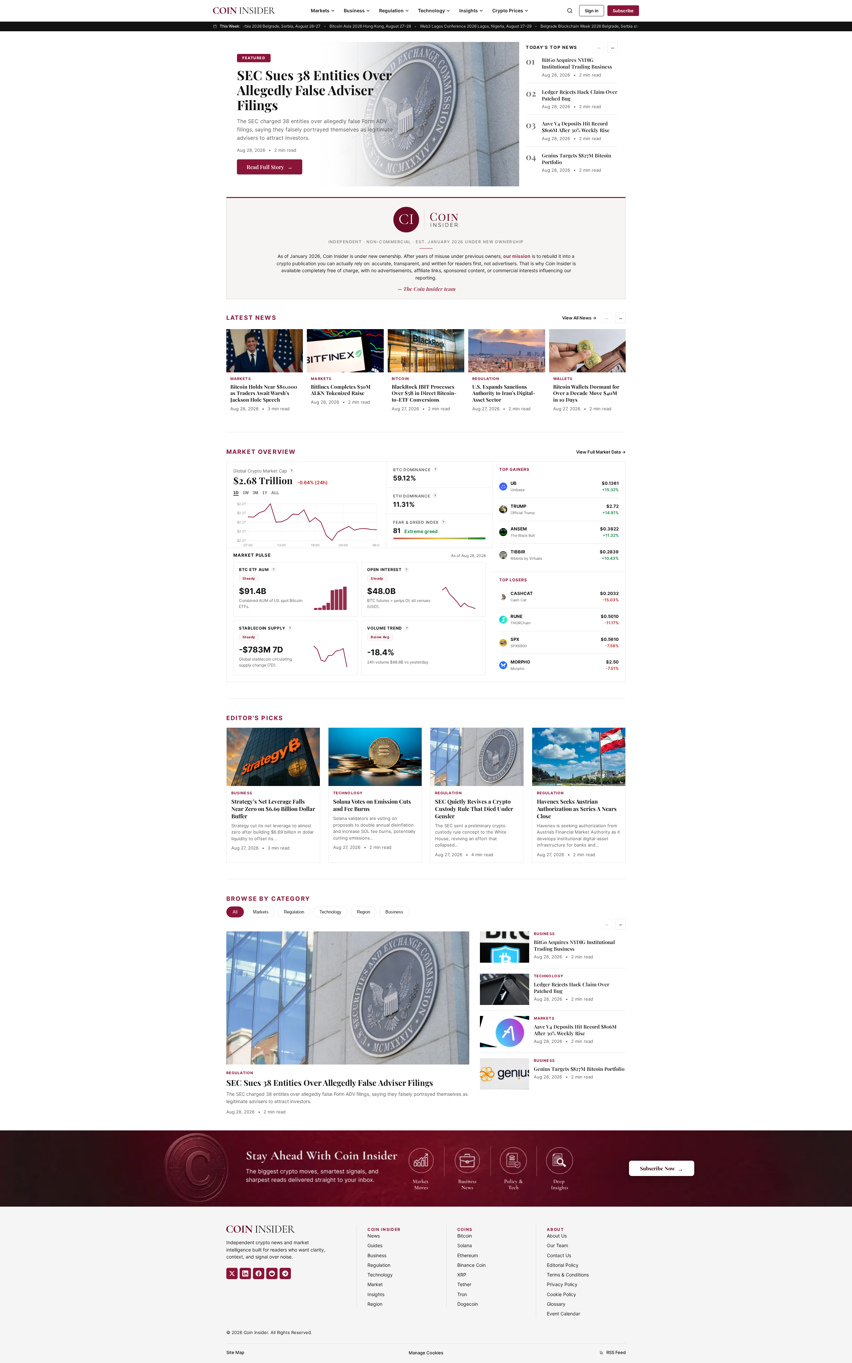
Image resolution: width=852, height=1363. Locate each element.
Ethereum (467, 1255)
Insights (468, 10)
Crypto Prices (507, 10)
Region (363, 911)
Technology (431, 10)
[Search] (570, 11)
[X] (232, 1273)
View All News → (579, 317)
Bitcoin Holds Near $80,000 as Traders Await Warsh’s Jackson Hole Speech (263, 393)
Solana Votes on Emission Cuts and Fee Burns (372, 805)
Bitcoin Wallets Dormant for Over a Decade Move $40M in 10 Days (586, 393)
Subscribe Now (661, 1168)
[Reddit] (272, 1273)
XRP (461, 1274)
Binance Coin (471, 1265)
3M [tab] (255, 492)
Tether (464, 1284)
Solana (464, 1245)
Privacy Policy (562, 1284)
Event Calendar (563, 1313)
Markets (320, 10)
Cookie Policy (561, 1294)
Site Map (235, 1352)
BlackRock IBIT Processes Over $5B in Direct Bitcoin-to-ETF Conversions (424, 393)
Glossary (556, 1304)
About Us (557, 1236)
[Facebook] (258, 1273)
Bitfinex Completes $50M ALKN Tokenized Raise (340, 390)
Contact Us (559, 1255)
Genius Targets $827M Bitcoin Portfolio (579, 1069)
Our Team (557, 1245)
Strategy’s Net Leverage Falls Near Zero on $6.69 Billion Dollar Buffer (273, 809)
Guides (374, 1245)
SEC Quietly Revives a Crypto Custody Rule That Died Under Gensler (474, 809)
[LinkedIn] (245, 1273)
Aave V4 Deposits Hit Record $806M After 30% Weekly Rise (576, 126)
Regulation (391, 10)
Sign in (591, 10)
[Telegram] (285, 1273)
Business (354, 10)
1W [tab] (246, 492)
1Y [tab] (264, 492)
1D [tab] (236, 492)
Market (375, 1284)
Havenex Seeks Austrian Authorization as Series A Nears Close (577, 809)
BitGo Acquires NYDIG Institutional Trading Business (577, 63)
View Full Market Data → (601, 452)
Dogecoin (467, 1304)
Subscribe (623, 10)
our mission (517, 256)
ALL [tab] (275, 492)
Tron (462, 1294)
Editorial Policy (562, 1265)
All (235, 911)
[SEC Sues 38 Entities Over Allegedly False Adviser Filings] (416, 114)
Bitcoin (464, 1236)
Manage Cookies (426, 1352)
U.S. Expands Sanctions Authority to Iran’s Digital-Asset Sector (503, 393)
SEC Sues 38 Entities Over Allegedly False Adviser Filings (314, 89)
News (373, 1236)
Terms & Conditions (568, 1274)
